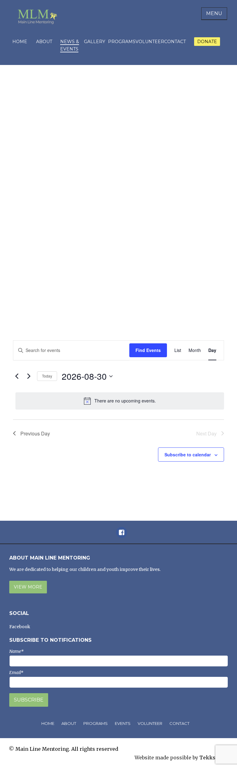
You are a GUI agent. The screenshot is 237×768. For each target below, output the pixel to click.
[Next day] (28, 376)
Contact (175, 41)
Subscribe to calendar (187, 454)
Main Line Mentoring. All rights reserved (66, 749)
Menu (214, 13)
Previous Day (35, 433)
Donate (207, 41)
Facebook (19, 626)
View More (28, 587)
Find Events (148, 350)
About (44, 41)
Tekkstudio (213, 757)
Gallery (94, 41)
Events (123, 723)
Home (19, 41)
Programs (121, 41)
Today (47, 375)
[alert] (119, 401)
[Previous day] (16, 376)
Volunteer (149, 41)
